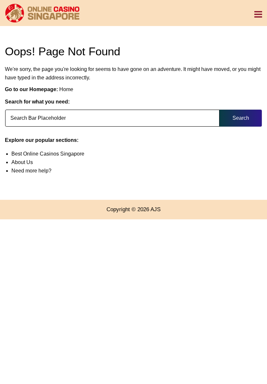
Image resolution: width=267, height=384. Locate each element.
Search (240, 118)
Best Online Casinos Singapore (47, 154)
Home (66, 89)
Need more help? (31, 170)
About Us (22, 162)
